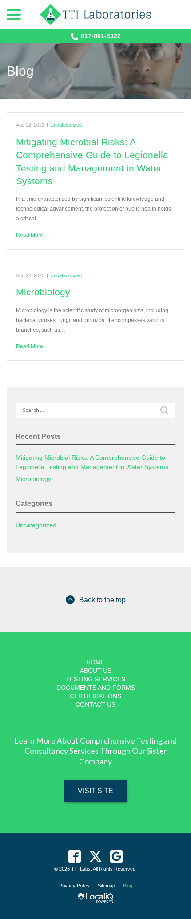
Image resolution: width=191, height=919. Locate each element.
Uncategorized (66, 124)
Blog (20, 71)
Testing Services (95, 679)
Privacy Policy (74, 885)
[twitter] (95, 856)
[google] (116, 856)
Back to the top (102, 600)
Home (95, 662)
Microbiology (43, 292)
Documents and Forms (95, 687)
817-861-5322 (101, 36)
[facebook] (74, 856)
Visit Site (95, 791)
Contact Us (95, 704)
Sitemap (106, 885)
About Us (95, 670)
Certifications (95, 696)
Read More (29, 235)
